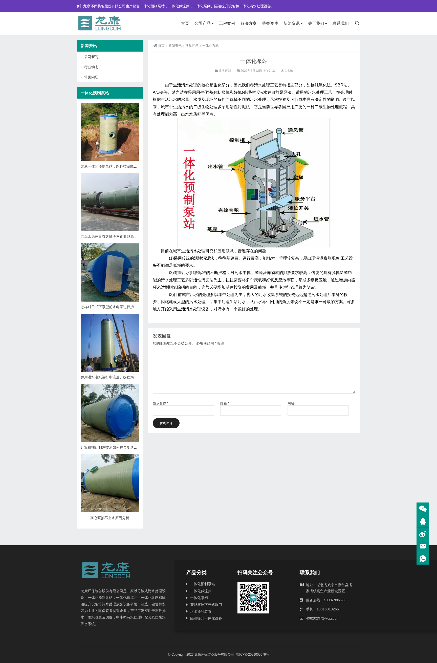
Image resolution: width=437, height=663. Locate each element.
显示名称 (160, 403)
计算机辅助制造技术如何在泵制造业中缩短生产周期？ (123, 447)
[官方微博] (423, 534)
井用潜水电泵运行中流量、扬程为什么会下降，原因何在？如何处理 (134, 377)
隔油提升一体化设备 (206, 618)
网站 (291, 403)
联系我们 (341, 23)
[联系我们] (423, 521)
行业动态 (91, 67)
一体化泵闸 (199, 598)
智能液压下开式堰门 (206, 605)
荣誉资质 (270, 23)
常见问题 (192, 46)
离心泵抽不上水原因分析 (109, 518)
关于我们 (316, 23)
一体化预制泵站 (202, 584)
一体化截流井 (200, 591)
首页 (185, 23)
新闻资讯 (291, 23)
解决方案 (249, 23)
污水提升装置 (200, 611)
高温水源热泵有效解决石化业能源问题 (111, 237)
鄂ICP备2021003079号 (252, 654)
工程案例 (227, 23)
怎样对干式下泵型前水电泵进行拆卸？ (111, 307)
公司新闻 (91, 57)
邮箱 (224, 403)
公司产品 (202, 23)
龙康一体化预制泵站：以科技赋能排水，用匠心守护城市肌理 (128, 166)
